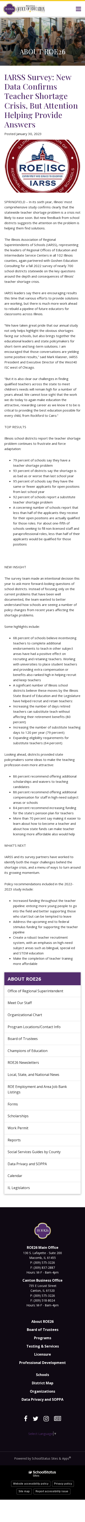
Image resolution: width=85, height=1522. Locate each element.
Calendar (15, 1175)
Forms (13, 1104)
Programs (42, 1337)
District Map (42, 1383)
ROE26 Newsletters (23, 1062)
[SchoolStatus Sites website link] (42, 1474)
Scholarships (18, 1116)
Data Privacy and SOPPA (27, 1163)
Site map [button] (24, 1491)
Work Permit (18, 1128)
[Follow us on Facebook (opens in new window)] (25, 1419)
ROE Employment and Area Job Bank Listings (37, 1089)
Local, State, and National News (33, 1074)
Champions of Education (28, 1050)
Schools (42, 1374)
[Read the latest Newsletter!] (57, 1419)
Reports (14, 1140)
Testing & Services (42, 1346)
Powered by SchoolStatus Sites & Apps (42, 1458)
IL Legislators (19, 1187)
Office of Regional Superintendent (35, 991)
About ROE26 (24, 978)
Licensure (42, 1354)
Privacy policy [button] (63, 1483)
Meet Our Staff (20, 1002)
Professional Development (42, 1362)
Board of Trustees (23, 1038)
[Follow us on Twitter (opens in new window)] (35, 1419)
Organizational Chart (31, 1016)
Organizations (42, 1391)
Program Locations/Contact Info (34, 1026)
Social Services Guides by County (34, 1151)
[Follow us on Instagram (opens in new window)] (46, 1419)
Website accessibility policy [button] (30, 1483)
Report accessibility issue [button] (52, 1491)
